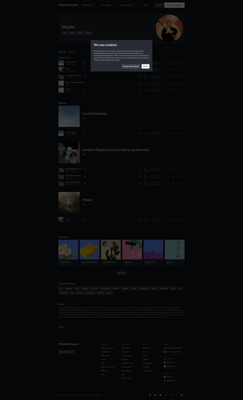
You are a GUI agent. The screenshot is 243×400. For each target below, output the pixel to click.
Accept (145, 66)
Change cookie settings (131, 66)
